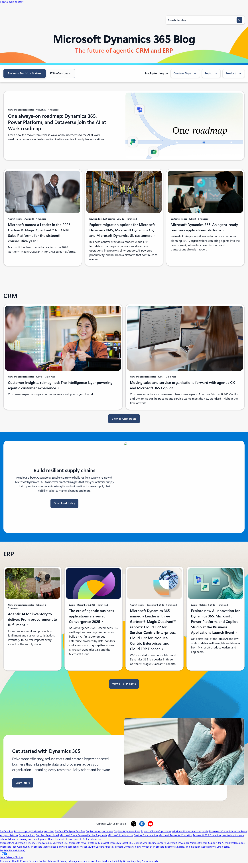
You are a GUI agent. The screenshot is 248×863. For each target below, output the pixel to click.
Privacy (64, 861)
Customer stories (179, 219)
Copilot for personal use (127, 831)
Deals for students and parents (65, 839)
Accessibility (208, 846)
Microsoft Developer (177, 842)
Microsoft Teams (107, 842)
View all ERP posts (124, 683)
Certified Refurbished (47, 835)
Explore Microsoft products (156, 831)
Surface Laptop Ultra (42, 831)
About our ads (150, 861)
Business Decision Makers (24, 73)
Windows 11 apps (181, 831)
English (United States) (12, 850)
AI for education (92, 839)
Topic (208, 73)
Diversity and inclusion (187, 846)
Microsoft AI (7, 842)
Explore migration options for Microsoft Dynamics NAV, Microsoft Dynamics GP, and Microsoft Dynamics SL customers (122, 230)
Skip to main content (11, 1)
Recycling (136, 861)
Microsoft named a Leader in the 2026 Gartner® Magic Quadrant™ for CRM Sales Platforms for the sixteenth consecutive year (39, 233)
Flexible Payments (97, 835)
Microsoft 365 (60, 842)
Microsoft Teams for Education (175, 835)
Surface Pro (6, 831)
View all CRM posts (123, 418)
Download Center (219, 831)
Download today (64, 503)
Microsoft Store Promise (73, 835)
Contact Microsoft (49, 861)
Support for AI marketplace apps (226, 842)
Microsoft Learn (199, 842)
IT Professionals (60, 73)
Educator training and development (27, 839)
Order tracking (27, 835)
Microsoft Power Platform (83, 842)
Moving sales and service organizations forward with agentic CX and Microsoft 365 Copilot (182, 385)
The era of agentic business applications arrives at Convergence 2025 (91, 616)
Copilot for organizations (99, 831)
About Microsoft (114, 846)
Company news (132, 846)
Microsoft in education (120, 835)
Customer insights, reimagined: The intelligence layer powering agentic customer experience (60, 385)
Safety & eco (122, 861)
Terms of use (94, 861)
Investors (169, 846)
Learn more (22, 782)
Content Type (182, 73)
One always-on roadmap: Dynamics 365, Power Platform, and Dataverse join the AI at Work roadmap (57, 122)
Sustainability (222, 846)
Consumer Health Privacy (14, 861)
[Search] (239, 20)
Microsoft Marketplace (43, 846)
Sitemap (33, 861)
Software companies (68, 846)
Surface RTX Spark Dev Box (70, 831)
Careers (99, 846)
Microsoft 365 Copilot (129, 842)
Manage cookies (77, 861)
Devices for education (146, 835)
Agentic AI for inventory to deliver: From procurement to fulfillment (32, 619)
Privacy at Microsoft (152, 846)
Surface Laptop (22, 831)
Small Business (151, 842)
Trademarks (108, 861)
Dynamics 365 (44, 842)
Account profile (199, 831)
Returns (13, 835)
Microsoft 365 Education (207, 835)
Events (72, 605)
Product (230, 73)
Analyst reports (15, 219)
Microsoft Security (25, 842)
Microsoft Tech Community (15, 846)
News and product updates (21, 110)
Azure (162, 842)
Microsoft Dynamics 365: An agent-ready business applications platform (204, 227)
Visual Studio (87, 846)
